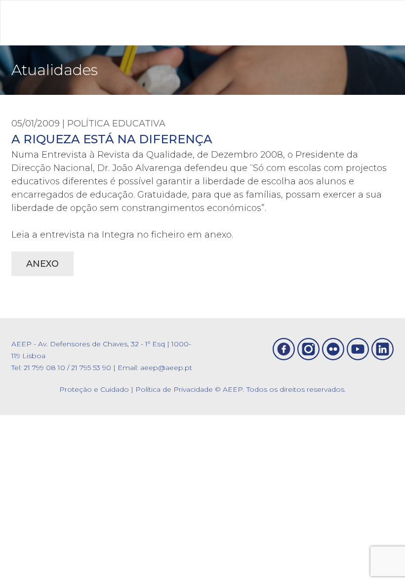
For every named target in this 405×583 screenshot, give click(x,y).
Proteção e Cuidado (94, 389)
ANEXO (42, 263)
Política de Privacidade (174, 389)
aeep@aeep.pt (166, 367)
